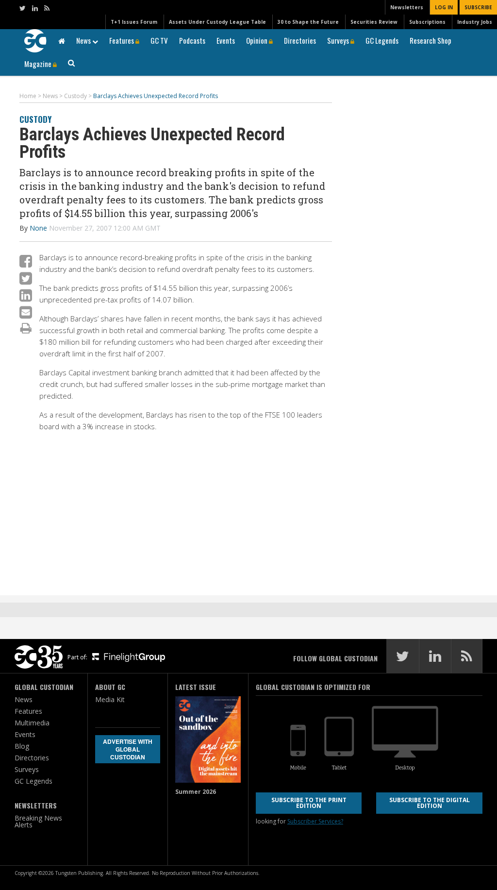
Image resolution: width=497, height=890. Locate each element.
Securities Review (374, 21)
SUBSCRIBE (478, 7)
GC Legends (381, 40)
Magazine (38, 63)
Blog (22, 746)
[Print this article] (26, 327)
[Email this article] (25, 312)
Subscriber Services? (315, 821)
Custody (35, 119)
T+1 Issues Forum (134, 21)
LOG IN (444, 7)
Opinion (257, 40)
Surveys (338, 40)
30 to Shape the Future (308, 21)
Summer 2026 (195, 792)
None (38, 228)
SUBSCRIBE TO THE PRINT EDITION (309, 803)
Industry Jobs (474, 21)
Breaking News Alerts (38, 821)
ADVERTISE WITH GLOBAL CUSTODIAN (127, 749)
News (84, 40)
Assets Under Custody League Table (217, 21)
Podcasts (192, 40)
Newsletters (406, 7)
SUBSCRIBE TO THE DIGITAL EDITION (429, 803)
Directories (300, 40)
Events (225, 40)
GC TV (159, 40)
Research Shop (430, 40)
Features (122, 40)
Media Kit (110, 699)
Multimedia (32, 722)
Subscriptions (427, 21)
